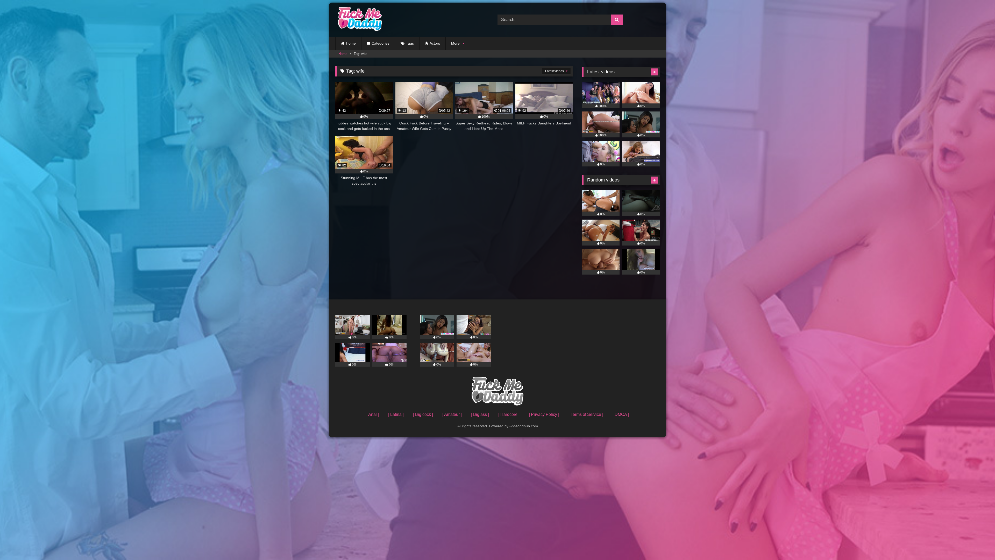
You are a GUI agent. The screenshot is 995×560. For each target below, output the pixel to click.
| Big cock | (423, 414)
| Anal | (372, 414)
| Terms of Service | (585, 414)
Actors (435, 43)
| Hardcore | (509, 414)
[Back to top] (979, 545)
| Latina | (396, 414)
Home (351, 43)
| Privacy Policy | (544, 414)
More (455, 43)
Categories (380, 43)
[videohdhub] (358, 20)
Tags (410, 43)
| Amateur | (452, 414)
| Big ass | (480, 414)
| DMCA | (621, 414)
